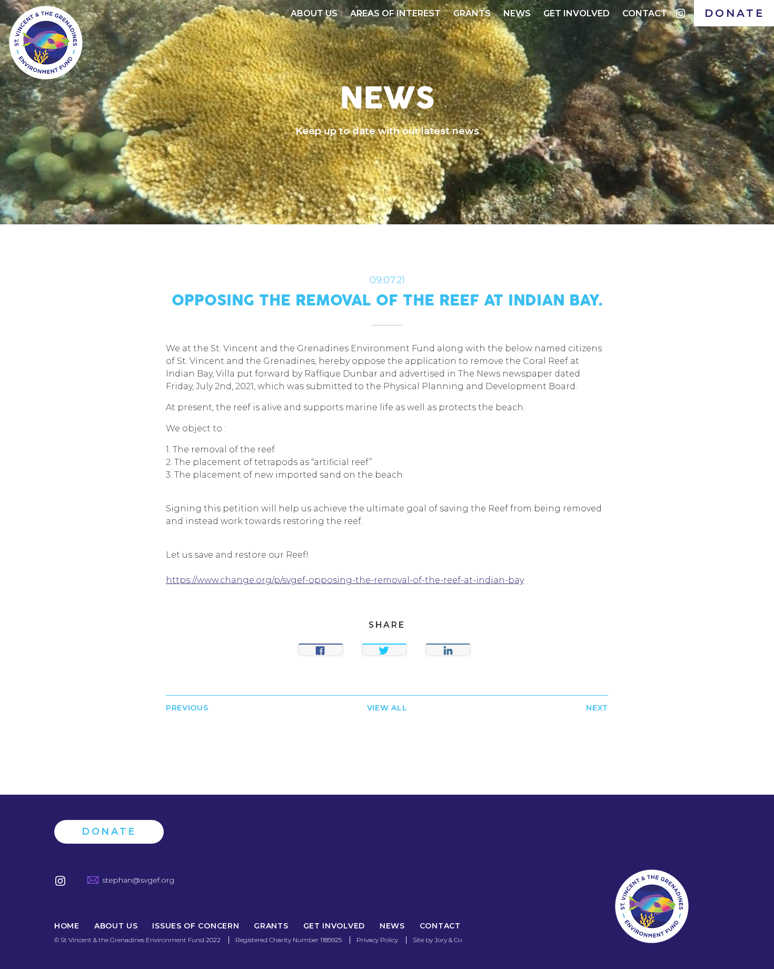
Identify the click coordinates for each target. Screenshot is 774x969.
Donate (734, 13)
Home (67, 926)
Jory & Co (448, 940)
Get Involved (576, 13)
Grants (472, 13)
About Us (314, 13)
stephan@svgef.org (138, 880)
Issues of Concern (195, 926)
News (517, 13)
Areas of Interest (395, 13)
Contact (644, 13)
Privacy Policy (377, 940)
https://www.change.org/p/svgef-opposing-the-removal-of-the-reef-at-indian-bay (345, 580)
